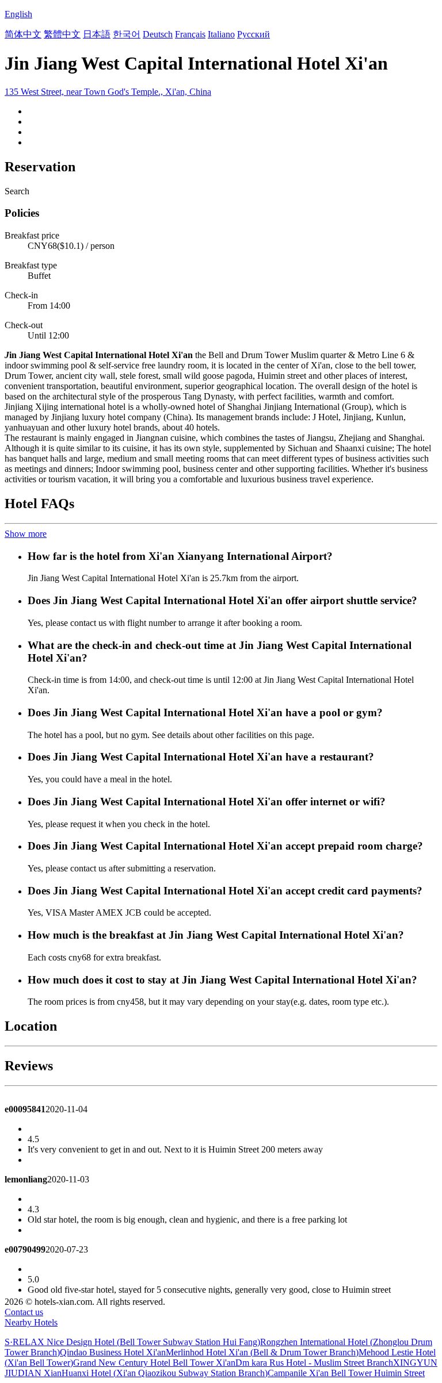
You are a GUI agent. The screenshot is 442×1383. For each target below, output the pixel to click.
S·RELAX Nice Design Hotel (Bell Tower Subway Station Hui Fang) (132, 1342)
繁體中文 (62, 34)
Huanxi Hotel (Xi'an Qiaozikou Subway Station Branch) (165, 1373)
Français (190, 34)
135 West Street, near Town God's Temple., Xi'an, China (108, 92)
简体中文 (23, 34)
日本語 (96, 34)
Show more (26, 534)
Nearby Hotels (31, 1322)
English (18, 14)
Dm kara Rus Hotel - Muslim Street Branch (314, 1362)
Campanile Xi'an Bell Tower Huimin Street (346, 1373)
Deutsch (158, 34)
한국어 (126, 34)
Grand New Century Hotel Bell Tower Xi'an (154, 1362)
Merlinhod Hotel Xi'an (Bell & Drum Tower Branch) (262, 1352)
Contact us (24, 1312)
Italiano (221, 34)
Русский (253, 34)
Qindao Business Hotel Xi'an (113, 1352)
